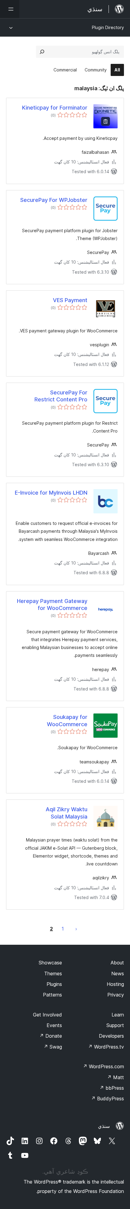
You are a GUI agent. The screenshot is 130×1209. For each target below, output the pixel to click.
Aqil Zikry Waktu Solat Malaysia (66, 812)
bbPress (111, 1088)
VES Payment (70, 300)
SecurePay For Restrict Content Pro (60, 396)
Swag (53, 1047)
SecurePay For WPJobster (53, 200)
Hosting (115, 984)
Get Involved (47, 1015)
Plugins (54, 984)
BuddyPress (107, 1098)
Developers (111, 1036)
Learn (118, 1015)
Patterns (52, 995)
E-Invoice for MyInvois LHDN (51, 492)
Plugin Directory (108, 27)
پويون (76, 929)
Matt (115, 1077)
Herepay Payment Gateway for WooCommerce (52, 604)
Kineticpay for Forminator (54, 107)
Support (115, 1025)
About (117, 963)
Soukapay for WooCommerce (67, 720)
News (117, 973)
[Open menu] (9, 9)
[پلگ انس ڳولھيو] (42, 52)
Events (54, 1025)
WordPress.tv (106, 1047)
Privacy (115, 995)
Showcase (50, 963)
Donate (50, 1036)
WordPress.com (103, 1066)
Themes (53, 973)
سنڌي (104, 1126)
